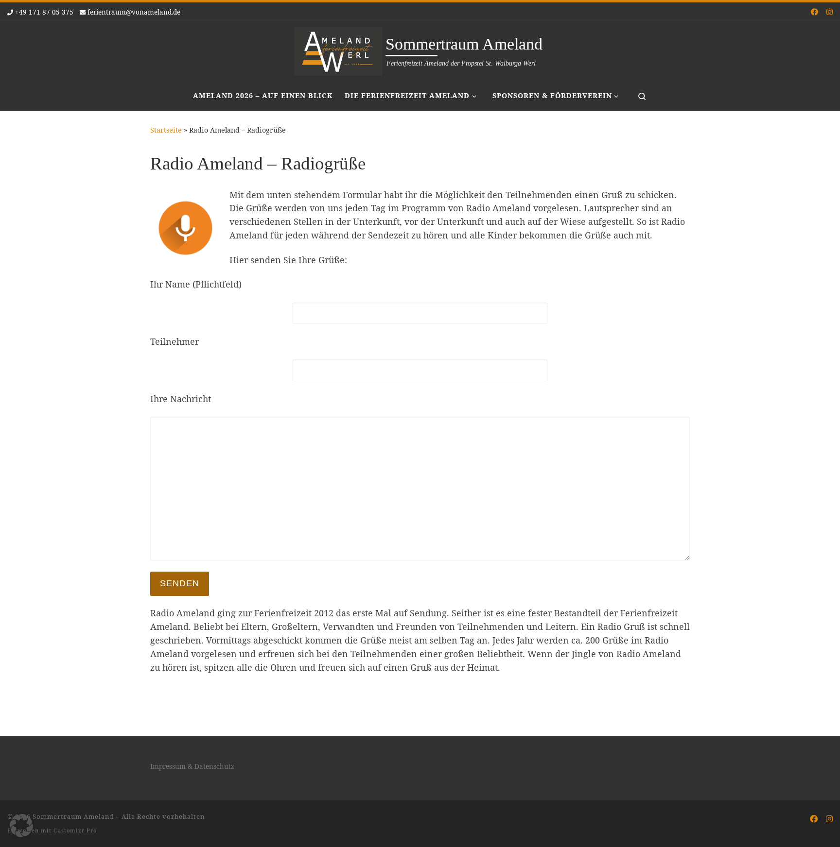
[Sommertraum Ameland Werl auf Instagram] (829, 11)
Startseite (166, 130)
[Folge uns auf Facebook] (814, 11)
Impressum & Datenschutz (192, 766)
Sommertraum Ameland (73, 816)
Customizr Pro (75, 830)
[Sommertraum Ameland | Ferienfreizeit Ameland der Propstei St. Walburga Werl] (338, 50)
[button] (21, 825)
